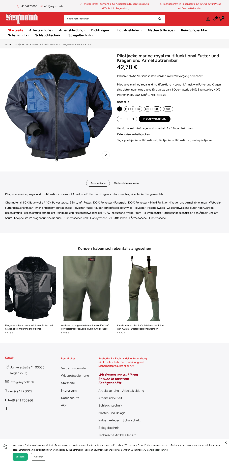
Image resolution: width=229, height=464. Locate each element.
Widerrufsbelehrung (75, 376)
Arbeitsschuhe (40, 30)
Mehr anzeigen (158, 95)
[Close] (225, 442)
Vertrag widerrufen (74, 368)
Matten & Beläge (160, 30)
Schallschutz (17, 35)
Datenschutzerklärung (156, 449)
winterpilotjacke (201, 140)
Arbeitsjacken (141, 134)
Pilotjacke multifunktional (174, 140)
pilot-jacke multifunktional (140, 140)
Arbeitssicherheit (110, 398)
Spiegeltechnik (79, 35)
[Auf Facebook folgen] (6, 409)
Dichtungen (100, 30)
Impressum (69, 390)
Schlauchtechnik (48, 35)
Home (8, 44)
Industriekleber (128, 30)
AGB (64, 405)
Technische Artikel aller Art (117, 435)
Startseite (15, 30)
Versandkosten (146, 76)
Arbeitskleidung (71, 30)
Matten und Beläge (111, 413)
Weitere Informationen (126, 183)
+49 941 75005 (28, 6)
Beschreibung (98, 183)
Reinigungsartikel (194, 30)
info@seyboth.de (53, 6)
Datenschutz (70, 398)
